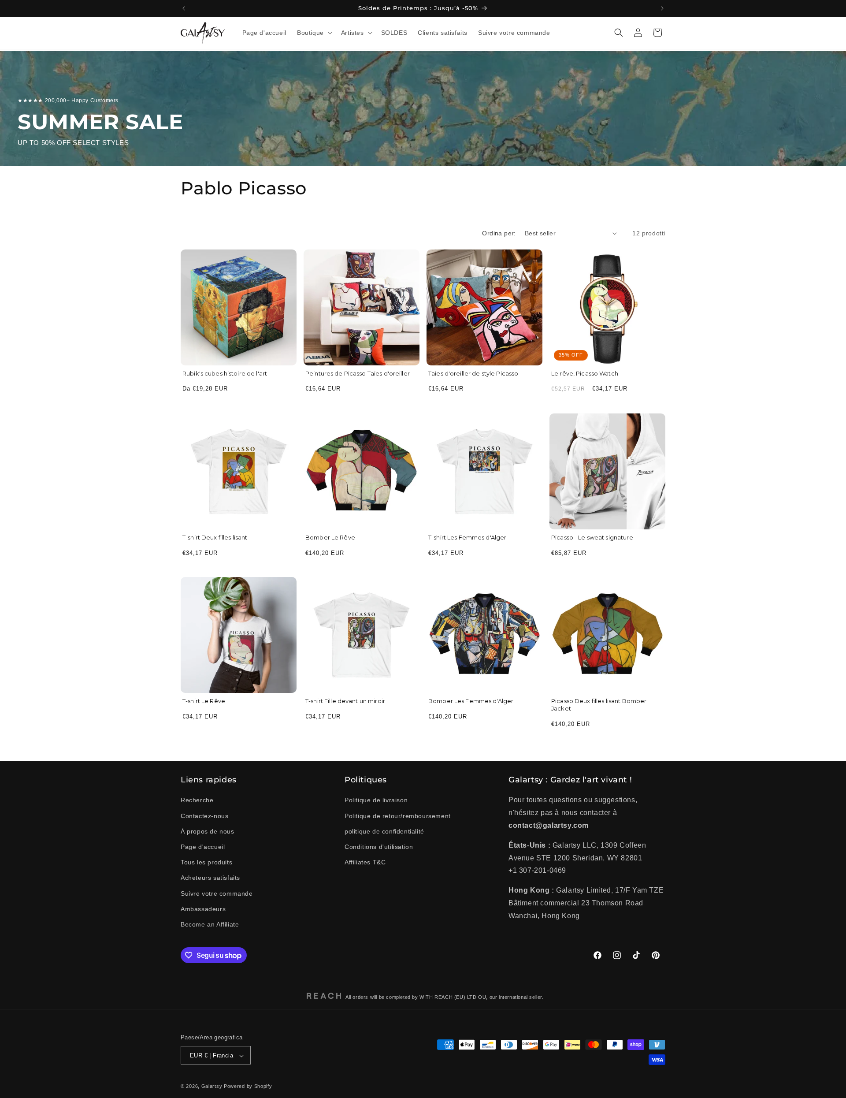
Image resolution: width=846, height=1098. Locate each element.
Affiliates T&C (365, 862)
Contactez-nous (204, 815)
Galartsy (212, 1086)
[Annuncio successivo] (662, 8)
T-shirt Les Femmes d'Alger (467, 537)
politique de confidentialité (384, 831)
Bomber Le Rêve (330, 537)
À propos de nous (207, 831)
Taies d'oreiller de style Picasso (473, 373)
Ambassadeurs (203, 908)
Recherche (197, 800)
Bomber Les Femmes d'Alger (470, 700)
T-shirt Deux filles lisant (214, 537)
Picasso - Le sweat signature (592, 537)
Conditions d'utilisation (379, 846)
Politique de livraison (376, 800)
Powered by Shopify (248, 1086)
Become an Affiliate (210, 924)
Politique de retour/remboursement (398, 815)
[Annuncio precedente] (183, 8)
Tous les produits (206, 862)
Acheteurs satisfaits (210, 878)
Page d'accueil (203, 846)
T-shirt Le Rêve (203, 700)
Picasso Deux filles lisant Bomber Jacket (598, 704)
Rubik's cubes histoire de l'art (224, 373)
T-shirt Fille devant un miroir (345, 700)
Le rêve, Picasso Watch (584, 373)
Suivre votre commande (217, 893)
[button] (314, 32)
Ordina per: (499, 233)
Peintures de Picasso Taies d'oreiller (357, 373)
